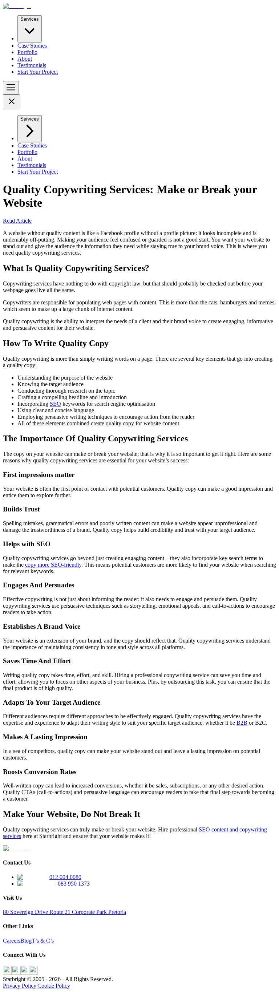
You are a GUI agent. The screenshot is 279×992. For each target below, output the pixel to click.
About (24, 59)
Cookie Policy (53, 986)
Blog (26, 941)
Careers (11, 941)
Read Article (17, 221)
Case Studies (32, 45)
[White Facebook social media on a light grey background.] (7, 972)
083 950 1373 (74, 883)
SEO (55, 404)
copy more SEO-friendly (53, 565)
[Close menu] (11, 101)
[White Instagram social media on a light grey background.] (16, 972)
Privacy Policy (19, 986)
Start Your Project (37, 72)
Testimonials (31, 65)
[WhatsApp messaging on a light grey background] (33, 972)
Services (29, 19)
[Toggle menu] (11, 87)
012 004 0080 (65, 877)
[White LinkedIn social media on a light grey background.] (24, 972)
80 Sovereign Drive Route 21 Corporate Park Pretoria (64, 912)
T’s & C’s (43, 941)
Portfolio (27, 52)
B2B (241, 723)
